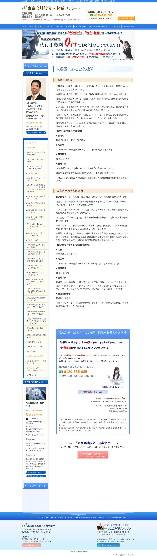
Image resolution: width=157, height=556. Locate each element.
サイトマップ (31, 375)
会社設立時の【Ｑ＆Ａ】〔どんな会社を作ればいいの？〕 (36, 226)
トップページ (30, 27)
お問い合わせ (129, 27)
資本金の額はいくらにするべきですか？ (36, 267)
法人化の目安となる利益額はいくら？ (36, 197)
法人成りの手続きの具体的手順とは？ (36, 204)
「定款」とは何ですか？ (36, 240)
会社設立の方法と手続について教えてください (36, 234)
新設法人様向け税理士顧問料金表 (36, 336)
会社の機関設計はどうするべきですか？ (36, 274)
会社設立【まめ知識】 (64, 27)
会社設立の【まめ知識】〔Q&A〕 (35, 329)
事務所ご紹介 (81, 27)
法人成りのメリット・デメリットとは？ (36, 179)
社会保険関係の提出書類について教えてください (36, 313)
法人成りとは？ (33, 173)
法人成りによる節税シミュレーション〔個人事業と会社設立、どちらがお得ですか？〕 (36, 188)
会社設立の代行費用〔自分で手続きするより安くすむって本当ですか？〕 (36, 321)
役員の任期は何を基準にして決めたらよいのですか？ (36, 281)
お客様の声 (117, 27)
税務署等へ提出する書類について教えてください (36, 306)
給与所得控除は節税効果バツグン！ (36, 211)
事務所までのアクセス (35, 347)
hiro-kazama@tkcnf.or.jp (37, 422)
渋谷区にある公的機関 (35, 356)
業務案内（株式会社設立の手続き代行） (36, 153)
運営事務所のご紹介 (34, 342)
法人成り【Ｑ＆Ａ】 (45, 27)
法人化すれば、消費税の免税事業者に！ (36, 218)
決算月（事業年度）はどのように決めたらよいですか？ (36, 291)
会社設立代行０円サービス (99, 27)
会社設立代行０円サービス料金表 (36, 160)
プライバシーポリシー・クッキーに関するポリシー (36, 369)
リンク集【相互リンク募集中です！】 (36, 362)
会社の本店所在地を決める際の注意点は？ (36, 253)
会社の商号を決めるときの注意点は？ (36, 246)
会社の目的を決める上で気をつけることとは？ (36, 260)
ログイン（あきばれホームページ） (124, 555)
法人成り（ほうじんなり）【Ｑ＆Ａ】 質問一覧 (36, 168)
